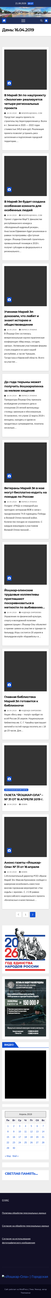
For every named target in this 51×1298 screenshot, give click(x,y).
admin (24, 804)
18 (25, 1137)
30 (14, 1148)
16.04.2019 (12, 113)
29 (8, 1148)
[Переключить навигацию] (23, 20)
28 (43, 1142)
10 (19, 1131)
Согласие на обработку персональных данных (25, 1226)
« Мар (8, 1156)
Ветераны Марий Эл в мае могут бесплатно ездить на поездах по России (25, 492)
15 (8, 1137)
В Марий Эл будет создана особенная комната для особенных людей (24, 206)
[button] (41, 20)
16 (14, 1137)
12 (31, 1131)
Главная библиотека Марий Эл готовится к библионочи (21, 701)
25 (25, 1142)
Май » (15, 1156)
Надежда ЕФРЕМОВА (31, 612)
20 (37, 1137)
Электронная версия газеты (16, 790)
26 (31, 1142)
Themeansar (25, 1293)
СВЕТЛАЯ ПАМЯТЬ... (21, 1174)
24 (19, 1142)
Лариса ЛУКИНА (29, 330)
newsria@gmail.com (31, 113)
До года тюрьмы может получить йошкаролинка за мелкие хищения (23, 386)
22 (8, 1142)
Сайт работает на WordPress (16, 1289)
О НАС (5, 1200)
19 (31, 1137)
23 (14, 1142)
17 (19, 1137)
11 (25, 1131)
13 (37, 1131)
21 (43, 1137)
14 (43, 1131)
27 (37, 1142)
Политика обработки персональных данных (24, 1213)
